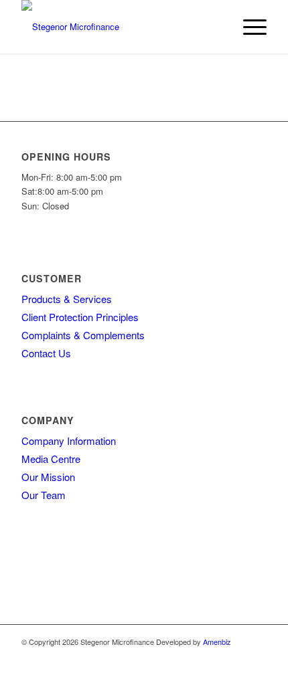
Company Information (68, 441)
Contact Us (46, 353)
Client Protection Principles (80, 317)
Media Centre (50, 459)
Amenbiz (217, 641)
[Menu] (248, 27)
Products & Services (66, 299)
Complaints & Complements (83, 335)
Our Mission (48, 477)
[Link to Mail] (256, 656)
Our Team (43, 495)
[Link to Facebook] (236, 656)
